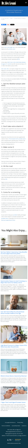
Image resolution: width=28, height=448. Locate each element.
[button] (26, 2)
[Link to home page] (11, 3)
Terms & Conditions (6, 425)
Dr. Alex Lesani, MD (5, 18)
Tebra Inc (13, 422)
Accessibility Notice (16, 425)
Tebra (20, 443)
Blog (11, 18)
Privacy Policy (20, 422)
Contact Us (24, 425)
